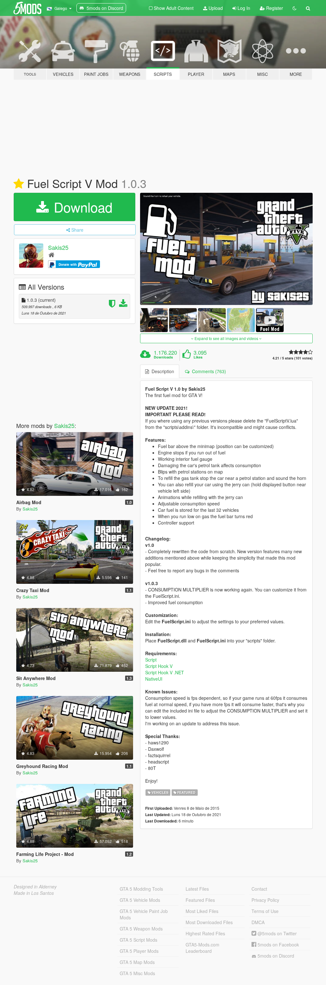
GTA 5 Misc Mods (137, 973)
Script (151, 659)
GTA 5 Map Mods (137, 962)
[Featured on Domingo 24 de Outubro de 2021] (18, 184)
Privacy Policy (265, 900)
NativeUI (153, 679)
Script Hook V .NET (164, 672)
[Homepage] (51, 254)
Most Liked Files (202, 911)
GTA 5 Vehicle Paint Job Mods (144, 914)
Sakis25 (58, 247)
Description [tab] (161, 371)
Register (274, 8)
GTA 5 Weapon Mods (141, 928)
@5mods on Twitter (276, 933)
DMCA (258, 922)
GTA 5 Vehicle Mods (140, 900)
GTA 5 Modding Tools (141, 889)
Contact (259, 889)
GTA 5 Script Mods (138, 940)
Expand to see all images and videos (226, 338)
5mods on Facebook (277, 944)
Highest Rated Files (205, 933)
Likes (198, 357)
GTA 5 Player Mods (139, 951)
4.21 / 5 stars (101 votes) (293, 358)
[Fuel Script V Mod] (226, 249)
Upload (215, 8)
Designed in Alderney (35, 886)
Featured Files (200, 900)
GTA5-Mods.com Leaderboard (202, 947)
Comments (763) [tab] (207, 371)
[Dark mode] (294, 8)
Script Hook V (159, 666)
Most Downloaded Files (209, 922)
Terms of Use (265, 911)
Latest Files (197, 889)
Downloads (163, 357)
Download (81, 206)
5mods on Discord (275, 955)
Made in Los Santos (34, 893)
